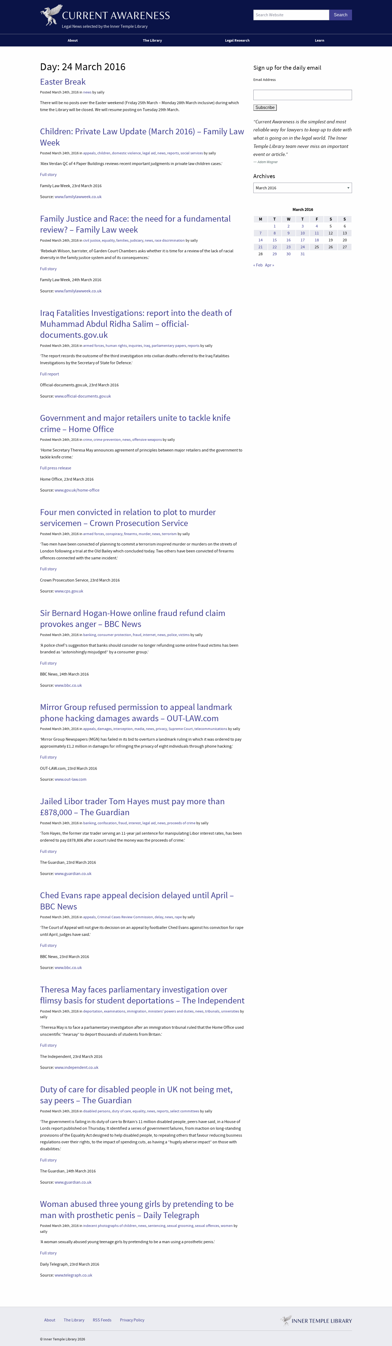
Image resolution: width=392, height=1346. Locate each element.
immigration (136, 1011)
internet (149, 634)
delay (159, 917)
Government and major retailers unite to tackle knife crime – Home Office (135, 423)
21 (260, 247)
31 (303, 254)
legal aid (149, 153)
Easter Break (63, 81)
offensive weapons (147, 439)
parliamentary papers (169, 345)
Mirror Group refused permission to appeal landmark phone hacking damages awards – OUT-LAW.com (136, 712)
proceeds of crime (181, 823)
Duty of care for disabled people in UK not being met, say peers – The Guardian (136, 1095)
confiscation (107, 823)
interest (135, 823)
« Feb (258, 265)
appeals (89, 153)
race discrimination (170, 240)
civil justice (91, 240)
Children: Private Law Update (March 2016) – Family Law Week (142, 137)
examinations (114, 1011)
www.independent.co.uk (76, 1067)
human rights (116, 345)
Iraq (147, 345)
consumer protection (114, 634)
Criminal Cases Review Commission (125, 917)
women (227, 1225)
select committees (184, 1111)
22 (275, 247)
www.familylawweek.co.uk (78, 196)
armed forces (93, 345)
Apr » (269, 265)
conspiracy (114, 533)
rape (178, 917)
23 (288, 247)
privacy (161, 728)
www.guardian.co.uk (73, 873)
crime (87, 439)
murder (144, 533)
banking (89, 634)
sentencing (156, 1225)
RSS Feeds (102, 1320)
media (139, 728)
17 (303, 240)
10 (303, 233)
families (122, 240)
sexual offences (207, 1225)
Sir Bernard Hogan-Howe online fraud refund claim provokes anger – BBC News (132, 618)
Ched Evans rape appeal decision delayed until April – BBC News (137, 901)
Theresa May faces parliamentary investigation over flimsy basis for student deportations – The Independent (142, 995)
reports (173, 153)
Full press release (55, 468)
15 (275, 240)
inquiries (135, 345)
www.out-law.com (70, 779)
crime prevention (107, 439)
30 (288, 254)
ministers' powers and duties (171, 1011)
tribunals (212, 1011)
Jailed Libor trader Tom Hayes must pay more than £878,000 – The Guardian (132, 807)
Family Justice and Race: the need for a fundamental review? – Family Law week (135, 224)
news (87, 92)
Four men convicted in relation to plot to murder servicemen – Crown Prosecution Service (128, 518)
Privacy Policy (132, 1320)
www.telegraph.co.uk (73, 1275)
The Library (152, 40)
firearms (130, 533)
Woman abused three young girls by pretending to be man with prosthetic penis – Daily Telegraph (137, 1209)
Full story (48, 174)
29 (275, 254)
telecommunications (210, 728)
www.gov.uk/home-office (77, 490)
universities (230, 1011)
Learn (319, 40)
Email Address (264, 79)
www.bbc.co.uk (68, 685)
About (73, 40)
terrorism (169, 533)
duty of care (121, 1111)
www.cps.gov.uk (69, 591)
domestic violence (126, 153)
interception (123, 728)
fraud (137, 634)
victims (184, 634)
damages (104, 728)
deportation (92, 1011)
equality (108, 240)
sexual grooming (180, 1225)
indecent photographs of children (110, 1225)
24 (303, 247)
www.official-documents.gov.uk (83, 396)
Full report (49, 374)
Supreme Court (181, 728)
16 (288, 240)
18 (317, 240)
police (172, 634)
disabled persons (96, 1111)
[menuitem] (73, 40)
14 (260, 240)
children (103, 153)
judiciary (136, 240)
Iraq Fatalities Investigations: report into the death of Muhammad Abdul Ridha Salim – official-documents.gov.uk (136, 324)
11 (317, 233)
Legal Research (237, 40)
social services (192, 153)
